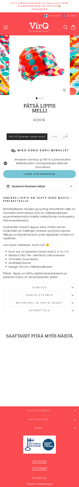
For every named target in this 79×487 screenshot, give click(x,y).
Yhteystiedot (38, 410)
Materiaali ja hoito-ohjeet (39, 302)
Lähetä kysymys (39, 295)
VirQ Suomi (39, 461)
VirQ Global (39, 468)
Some (38, 428)
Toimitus (39, 287)
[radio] (27, 136)
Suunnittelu (39, 310)
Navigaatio (38, 419)
